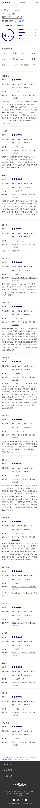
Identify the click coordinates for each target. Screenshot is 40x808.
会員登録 (22, 2)
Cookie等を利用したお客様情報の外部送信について (20, 793)
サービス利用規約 (16, 791)
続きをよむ (9, 408)
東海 (16, 757)
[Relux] (6, 2)
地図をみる (22, 21)
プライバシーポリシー (28, 791)
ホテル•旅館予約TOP (7, 757)
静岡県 (22, 757)
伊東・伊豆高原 (30, 757)
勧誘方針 (8, 791)
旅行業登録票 (20, 795)
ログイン (30, 2)
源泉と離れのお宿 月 (12, 17)
